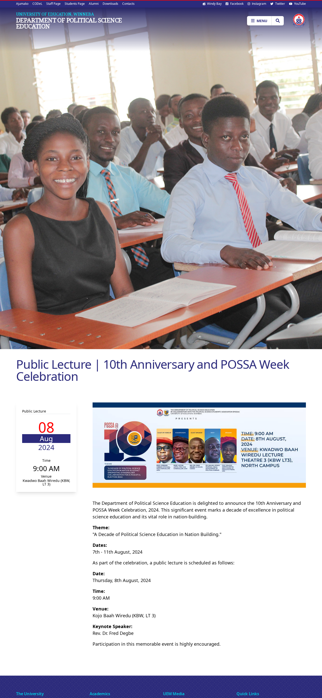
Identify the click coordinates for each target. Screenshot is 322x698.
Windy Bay (214, 4)
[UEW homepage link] (299, 20)
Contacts (128, 4)
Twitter (279, 4)
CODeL (37, 4)
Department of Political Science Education (69, 23)
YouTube (299, 4)
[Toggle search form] (277, 20)
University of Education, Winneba (55, 14)
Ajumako (22, 4)
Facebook (236, 4)
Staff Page (53, 4)
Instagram (258, 4)
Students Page (75, 4)
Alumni (94, 4)
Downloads (110, 4)
